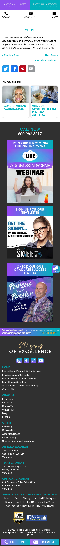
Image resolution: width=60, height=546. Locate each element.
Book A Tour (8, 406)
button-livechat (56, 269)
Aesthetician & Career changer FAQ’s (20, 385)
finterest (22, 68)
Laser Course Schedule (14, 382)
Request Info (31, 16)
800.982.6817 (30, 134)
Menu (55, 16)
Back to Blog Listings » (46, 59)
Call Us (6, 16)
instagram (19, 360)
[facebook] (36, 518)
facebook (14, 68)
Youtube (41, 360)
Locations (7, 402)
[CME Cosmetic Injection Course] (45, 5)
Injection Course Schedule (15, 375)
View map (7, 457)
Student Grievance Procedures (18, 441)
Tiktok (33, 360)
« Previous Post (10, 55)
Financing (7, 427)
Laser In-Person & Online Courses (19, 378)
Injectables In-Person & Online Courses (21, 371)
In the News (8, 399)
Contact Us (8, 389)
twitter (5, 68)
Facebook (26, 360)
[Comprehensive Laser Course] (15, 5)
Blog (4, 413)
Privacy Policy (9, 437)
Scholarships (8, 430)
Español (6, 417)
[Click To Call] (15, 542)
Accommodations (11, 434)
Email (31, 68)
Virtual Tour (8, 410)
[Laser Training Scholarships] (30, 332)
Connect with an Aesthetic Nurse (15, 107)
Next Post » (51, 55)
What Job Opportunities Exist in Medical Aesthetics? (44, 110)
